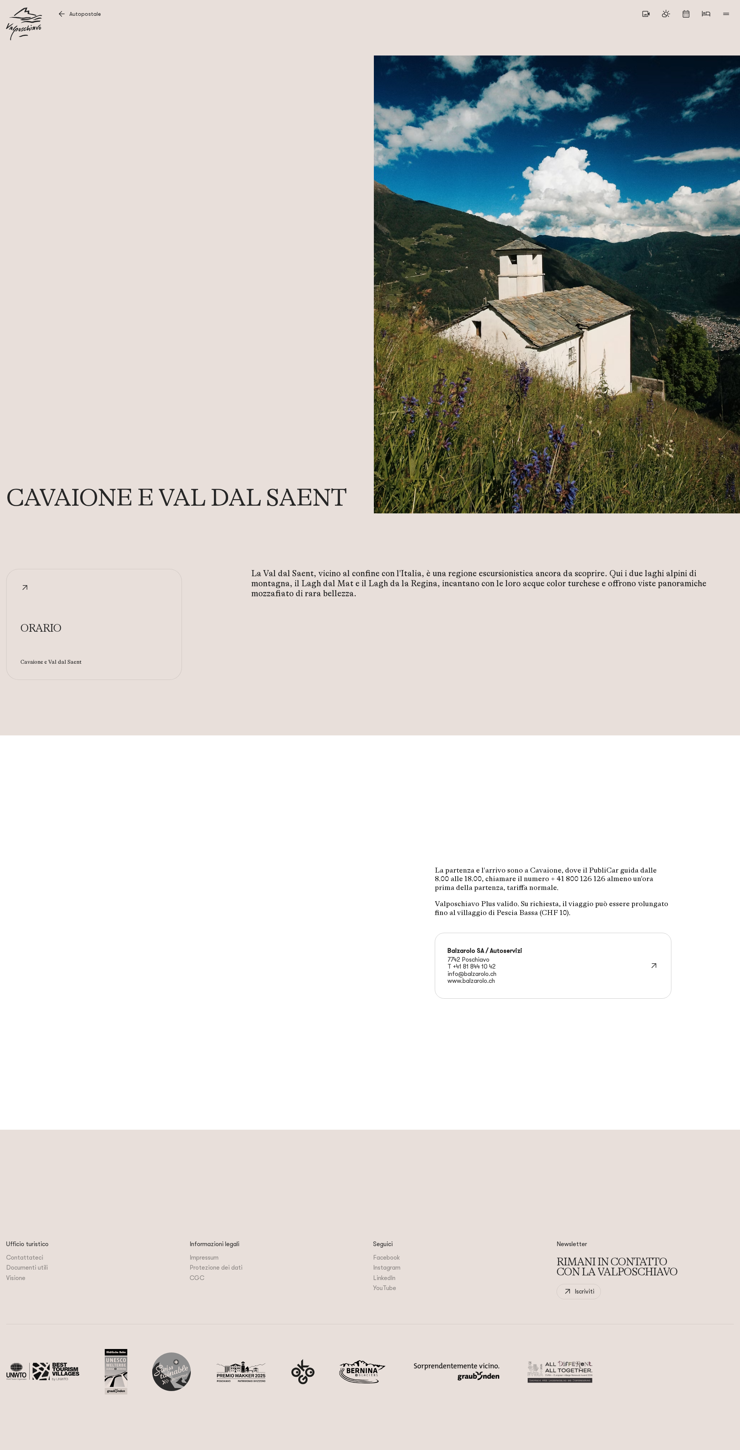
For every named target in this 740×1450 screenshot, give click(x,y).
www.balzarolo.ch (471, 980)
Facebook (386, 1257)
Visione (15, 1278)
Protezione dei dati (216, 1267)
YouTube (384, 1288)
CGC (197, 1278)
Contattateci (24, 1257)
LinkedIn (384, 1278)
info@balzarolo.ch (471, 974)
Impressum (204, 1257)
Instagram (386, 1267)
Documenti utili (27, 1267)
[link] (579, 1291)
